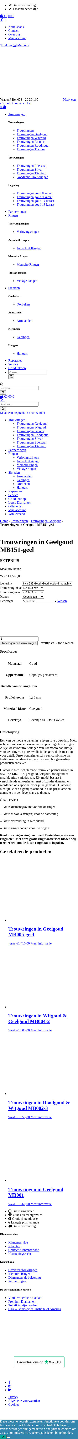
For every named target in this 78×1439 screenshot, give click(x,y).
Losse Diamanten (19, 502)
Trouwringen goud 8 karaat (34, 193)
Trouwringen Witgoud (31, 138)
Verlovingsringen (28, 231)
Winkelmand (16, 514)
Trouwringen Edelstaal (31, 165)
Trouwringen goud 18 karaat (35, 204)
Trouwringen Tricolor (31, 149)
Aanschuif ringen (28, 461)
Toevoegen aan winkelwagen (19, 643)
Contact (13, 30)
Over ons (14, 34)
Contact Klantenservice (23, 1250)
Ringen (13, 215)
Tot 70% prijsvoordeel (22, 1305)
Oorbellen (23, 304)
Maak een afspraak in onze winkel (22, 413)
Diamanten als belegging (24, 1277)
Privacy (13, 1397)
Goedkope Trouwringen (32, 177)
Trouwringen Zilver (29, 169)
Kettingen (23, 337)
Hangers (22, 353)
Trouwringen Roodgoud (32, 145)
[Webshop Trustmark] (28, 1351)
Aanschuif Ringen (29, 248)
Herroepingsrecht (19, 1253)
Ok (3, 1436)
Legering (6, 583)
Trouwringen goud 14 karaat (35, 201)
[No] (8, 1437)
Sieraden (14, 288)
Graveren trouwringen (22, 1270)
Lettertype (7, 601)
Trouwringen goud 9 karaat (34, 197)
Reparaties (15, 360)
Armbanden (24, 320)
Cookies (13, 1404)
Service (13, 364)
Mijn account (17, 38)
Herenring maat (10, 592)
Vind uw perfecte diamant (25, 1298)
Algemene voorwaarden (24, 1400)
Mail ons (22, 45)
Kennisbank (16, 27)
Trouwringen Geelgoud (32, 134)
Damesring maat (11, 588)
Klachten (14, 1246)
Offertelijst (15, 506)
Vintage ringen (26, 468)
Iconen (4, 596)
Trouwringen (16, 114)
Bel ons (7, 45)
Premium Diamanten (21, 1301)
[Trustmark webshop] (52, 99)
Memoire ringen (27, 465)
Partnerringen (17, 211)
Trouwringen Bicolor (30, 141)
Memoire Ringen (28, 264)
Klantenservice (18, 1242)
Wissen (62, 601)
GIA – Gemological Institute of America (34, 1309)
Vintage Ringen (27, 281)
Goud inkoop (17, 368)
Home (4, 521)
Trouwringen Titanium (31, 173)
